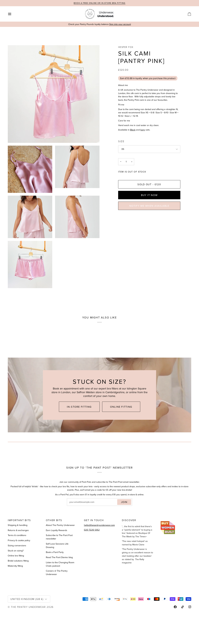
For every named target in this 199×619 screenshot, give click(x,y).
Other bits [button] (54, 520)
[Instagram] (189, 606)
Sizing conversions (17, 545)
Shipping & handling (17, 525)
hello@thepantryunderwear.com (99, 525)
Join (124, 502)
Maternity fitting (15, 566)
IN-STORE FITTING (79, 407)
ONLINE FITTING (121, 407)
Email (72, 505)
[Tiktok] (182, 606)
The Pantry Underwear (28, 607)
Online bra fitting (16, 555)
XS (122, 149)
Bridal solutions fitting (18, 560)
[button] (175, 519)
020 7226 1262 (92, 530)
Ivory (142, 129)
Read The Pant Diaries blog (59, 557)
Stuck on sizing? (16, 550)
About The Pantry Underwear (60, 525)
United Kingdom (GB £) (26, 599)
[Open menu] (12, 14)
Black (132, 129)
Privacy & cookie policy (19, 540)
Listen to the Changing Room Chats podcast (60, 564)
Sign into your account (120, 24)
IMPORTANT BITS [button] (19, 520)
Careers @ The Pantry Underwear (56, 572)
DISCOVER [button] (129, 520)
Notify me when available (149, 206)
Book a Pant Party (55, 552)
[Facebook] (175, 606)
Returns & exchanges (18, 530)
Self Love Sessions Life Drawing (57, 545)
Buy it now (149, 195)
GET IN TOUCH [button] (94, 520)
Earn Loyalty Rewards (56, 530)
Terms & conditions (17, 535)
